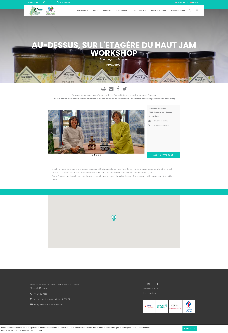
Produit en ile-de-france (109, 95)
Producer (152, 95)
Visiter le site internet (162, 125)
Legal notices (149, 293)
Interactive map (150, 289)
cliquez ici (39, 330)
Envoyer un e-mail (161, 121)
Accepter (189, 328)
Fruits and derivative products (133, 95)
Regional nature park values (85, 95)
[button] (113, 218)
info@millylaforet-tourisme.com (48, 304)
